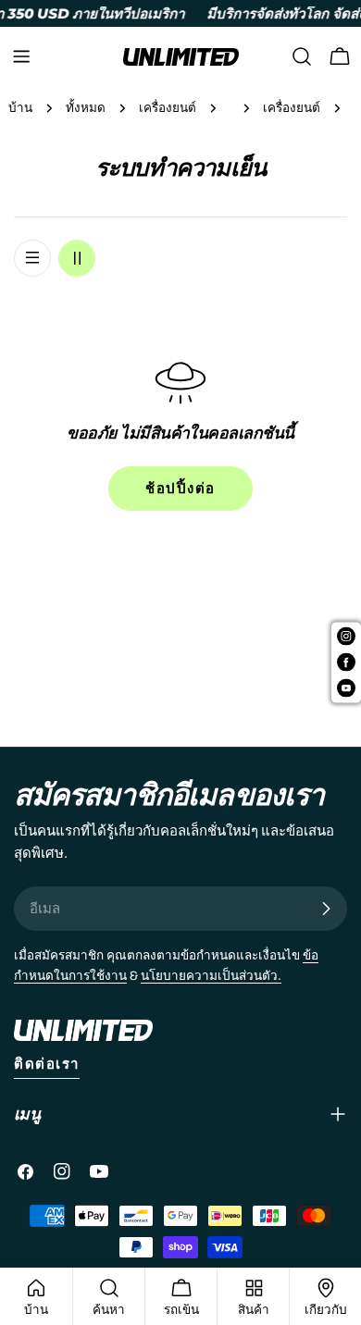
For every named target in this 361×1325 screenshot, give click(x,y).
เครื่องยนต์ (167, 108)
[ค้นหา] (301, 56)
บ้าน (20, 108)
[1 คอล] (32, 258)
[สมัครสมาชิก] (325, 908)
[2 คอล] (76, 258)
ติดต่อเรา (47, 1064)
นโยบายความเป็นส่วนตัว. (211, 976)
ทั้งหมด (86, 108)
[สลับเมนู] (21, 56)
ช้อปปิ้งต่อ (180, 488)
